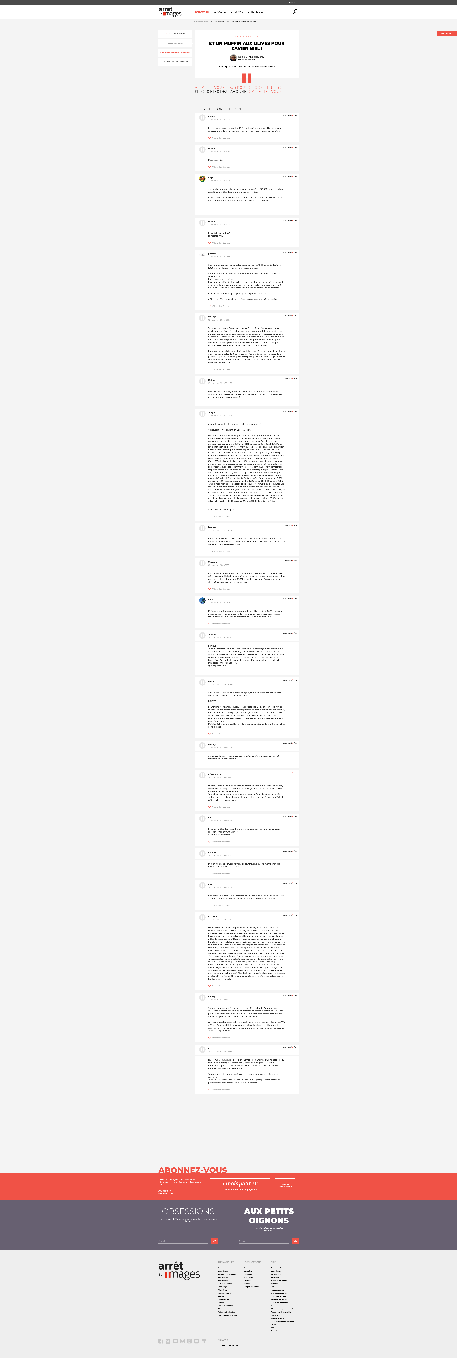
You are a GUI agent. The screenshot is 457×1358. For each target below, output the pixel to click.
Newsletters (275, 1315)
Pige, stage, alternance (279, 1302)
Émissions (237, 12)
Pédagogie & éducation (226, 1312)
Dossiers (247, 1280)
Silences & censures (225, 1309)
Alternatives (222, 1290)
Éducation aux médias (279, 1280)
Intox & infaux (223, 1277)
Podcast (274, 1331)
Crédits (273, 1325)
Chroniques (255, 12)
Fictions (221, 1268)
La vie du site (276, 1271)
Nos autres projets (277, 1290)
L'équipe (274, 1287)
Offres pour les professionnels (282, 1309)
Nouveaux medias (224, 1293)
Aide (272, 1306)
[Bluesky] (168, 1343)
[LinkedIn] (203, 1343)
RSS (272, 1328)
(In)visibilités (222, 1296)
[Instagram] (182, 1343)
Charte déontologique (279, 1293)
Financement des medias (227, 1315)
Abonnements (276, 1268)
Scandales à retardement (227, 1274)
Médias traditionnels (225, 1306)
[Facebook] (161, 1343)
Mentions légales (277, 1318)
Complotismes (223, 1299)
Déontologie (222, 1287)
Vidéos (247, 1284)
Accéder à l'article (177, 34)
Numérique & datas (225, 1284)
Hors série (221, 1345)
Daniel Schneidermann (251, 57)
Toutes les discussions (279, 1299)
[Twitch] (189, 1343)
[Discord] (197, 1343)
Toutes (246, 1268)
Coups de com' (223, 1271)
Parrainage (275, 1277)
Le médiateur (276, 1274)
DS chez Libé (233, 1345)
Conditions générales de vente (282, 1321)
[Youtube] (175, 1343)
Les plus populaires (251, 1287)
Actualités (219, 12)
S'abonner (445, 33)
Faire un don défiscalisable (281, 1312)
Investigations (223, 1280)
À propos (274, 1284)
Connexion (292, 2)
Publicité (221, 1302)
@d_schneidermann (247, 59)
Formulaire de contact (279, 1296)
